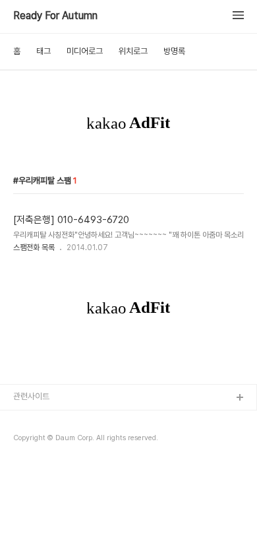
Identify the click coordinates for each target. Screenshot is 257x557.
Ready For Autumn (55, 16)
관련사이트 (31, 396)
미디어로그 (85, 51)
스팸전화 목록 (34, 247)
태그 (43, 51)
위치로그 (133, 51)
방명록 (174, 51)
